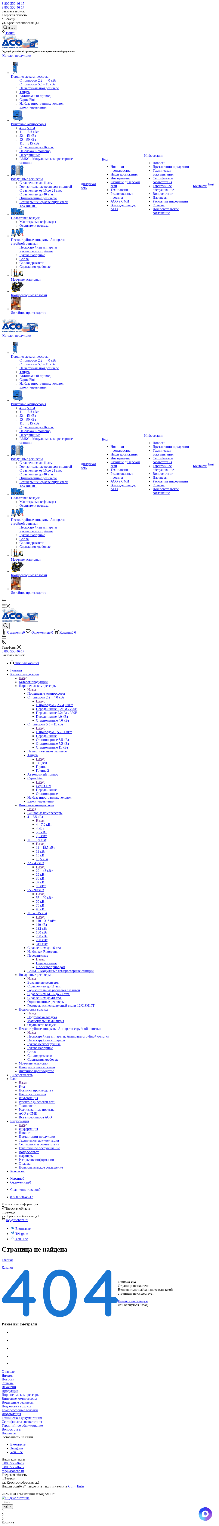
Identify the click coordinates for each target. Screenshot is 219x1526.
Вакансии (9, 1387)
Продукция (10, 1391)
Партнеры (9, 1433)
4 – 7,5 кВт (44, 824)
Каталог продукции (33, 682)
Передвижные (46, 963)
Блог (22, 1086)
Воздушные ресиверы (43, 982)
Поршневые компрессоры (46, 693)
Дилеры (7, 1375)
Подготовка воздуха (42, 1017)
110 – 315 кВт (46, 921)
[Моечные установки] (45, 273)
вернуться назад (136, 1305)
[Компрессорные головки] (45, 287)
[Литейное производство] (45, 304)
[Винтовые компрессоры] (45, 115)
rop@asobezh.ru (17, 1220)
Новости (8, 1379)
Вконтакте (23, 1228)
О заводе (8, 1371)
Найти (7, 1506)
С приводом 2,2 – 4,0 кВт (54, 705)
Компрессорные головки (20, 1410)
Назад (23, 678)
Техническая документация (22, 1418)
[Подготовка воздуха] (45, 212)
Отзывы (7, 1383)
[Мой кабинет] (4, 602)
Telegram (21, 1234)
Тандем (41, 763)
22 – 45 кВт (44, 870)
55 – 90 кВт (44, 897)
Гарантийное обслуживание (22, 1425)
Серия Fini (43, 786)
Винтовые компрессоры (44, 813)
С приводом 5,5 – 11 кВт (54, 732)
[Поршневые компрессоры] (45, 68)
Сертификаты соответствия (22, 1421)
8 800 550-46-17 (13, 3)
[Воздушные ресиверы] (45, 171)
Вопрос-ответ (12, 1429)
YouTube (21, 1239)
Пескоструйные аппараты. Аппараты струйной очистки (68, 1036)
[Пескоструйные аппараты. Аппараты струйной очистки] (45, 233)
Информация (28, 1129)
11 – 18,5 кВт (45, 847)
